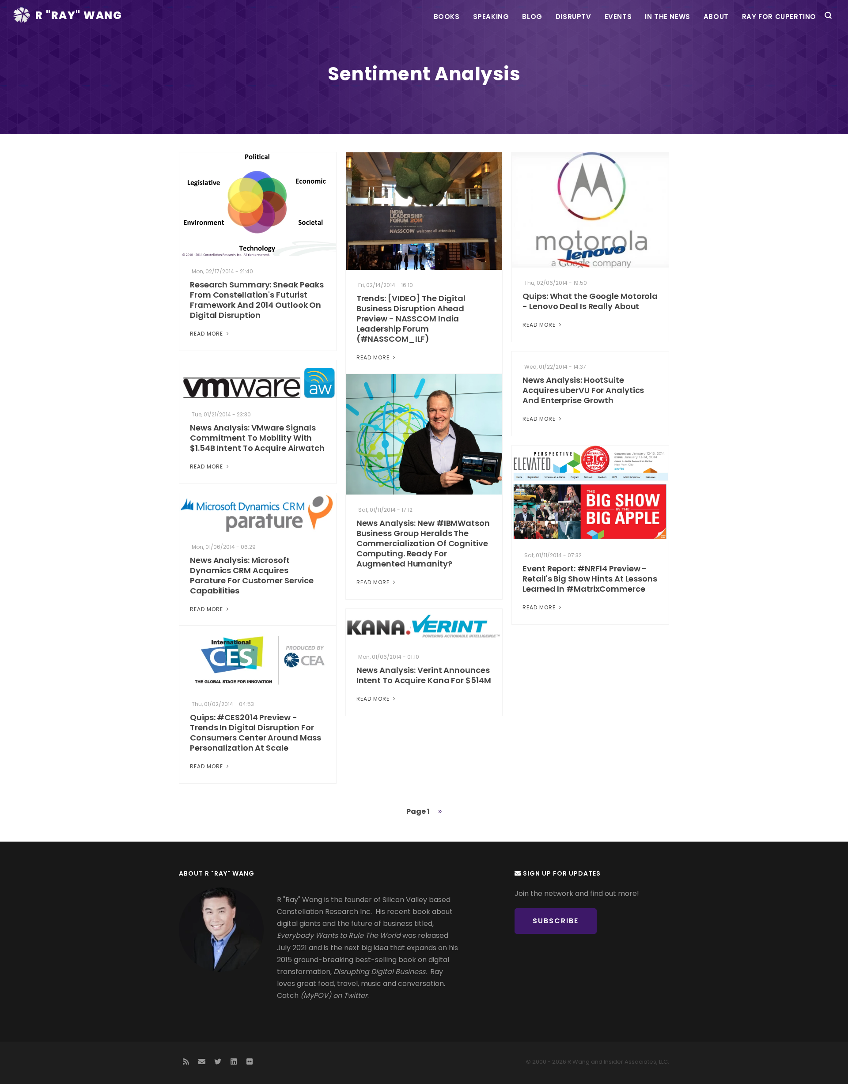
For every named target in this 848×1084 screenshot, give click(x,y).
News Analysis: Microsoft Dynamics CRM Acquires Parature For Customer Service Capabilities (252, 575)
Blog (532, 16)
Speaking (491, 16)
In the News (667, 16)
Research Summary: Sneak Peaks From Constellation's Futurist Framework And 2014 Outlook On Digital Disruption (257, 300)
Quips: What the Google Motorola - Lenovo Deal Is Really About (590, 301)
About (716, 16)
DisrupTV (573, 16)
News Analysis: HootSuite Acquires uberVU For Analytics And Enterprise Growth (583, 390)
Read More (207, 333)
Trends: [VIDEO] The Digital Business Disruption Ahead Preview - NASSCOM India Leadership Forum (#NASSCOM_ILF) (411, 318)
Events (618, 16)
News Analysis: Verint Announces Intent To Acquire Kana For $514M (423, 675)
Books (447, 16)
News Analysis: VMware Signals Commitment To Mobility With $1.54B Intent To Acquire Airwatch (257, 437)
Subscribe (556, 921)
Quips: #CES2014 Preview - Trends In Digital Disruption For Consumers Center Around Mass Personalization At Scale (255, 732)
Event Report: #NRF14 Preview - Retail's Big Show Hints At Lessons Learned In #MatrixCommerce (589, 578)
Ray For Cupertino (779, 16)
